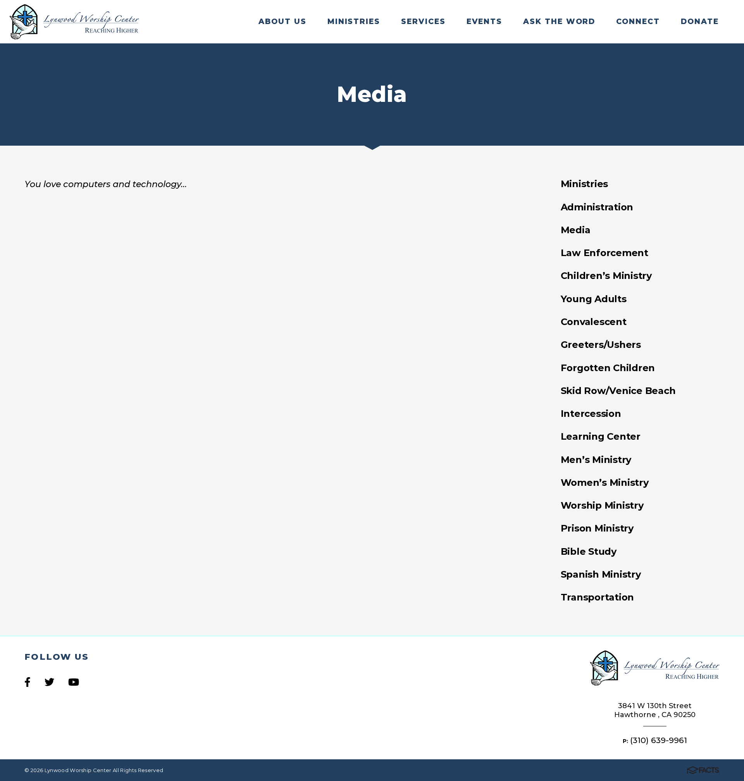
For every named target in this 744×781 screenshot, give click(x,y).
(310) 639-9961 (658, 740)
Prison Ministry (597, 528)
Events (484, 21)
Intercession (591, 413)
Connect (638, 21)
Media (576, 230)
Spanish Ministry (601, 574)
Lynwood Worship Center (74, 22)
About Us (282, 21)
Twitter (49, 682)
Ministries (353, 21)
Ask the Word (559, 21)
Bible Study (589, 551)
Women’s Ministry (605, 482)
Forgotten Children (608, 367)
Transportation (597, 597)
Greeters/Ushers (601, 344)
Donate (699, 21)
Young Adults (594, 298)
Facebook (27, 682)
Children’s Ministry (606, 275)
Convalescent (594, 321)
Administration (597, 207)
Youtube (74, 682)
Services (423, 21)
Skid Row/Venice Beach (618, 390)
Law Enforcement (604, 252)
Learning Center (601, 436)
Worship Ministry (602, 505)
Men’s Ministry (596, 459)
